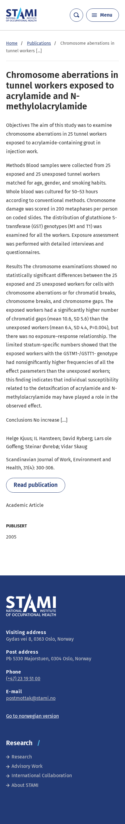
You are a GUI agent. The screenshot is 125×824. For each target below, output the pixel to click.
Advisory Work (27, 766)
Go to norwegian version (32, 716)
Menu (106, 15)
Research (22, 757)
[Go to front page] (21, 20)
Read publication (36, 484)
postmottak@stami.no (31, 698)
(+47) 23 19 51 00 (23, 678)
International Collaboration (42, 775)
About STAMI (25, 785)
